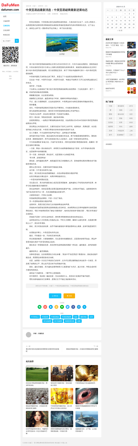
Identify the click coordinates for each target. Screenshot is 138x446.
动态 (75, 317)
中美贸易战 (55, 317)
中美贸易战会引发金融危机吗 (85, 383)
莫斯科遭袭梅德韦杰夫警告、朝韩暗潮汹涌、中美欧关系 (61, 430)
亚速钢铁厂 (121, 135)
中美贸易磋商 (66, 317)
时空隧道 (8, 71)
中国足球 (121, 130)
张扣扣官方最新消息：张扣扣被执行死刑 (61, 384)
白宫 (91, 317)
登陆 (10, 76)
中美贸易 (45, 317)
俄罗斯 (110, 126)
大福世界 (6, 21)
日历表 (110, 122)
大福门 (10, 6)
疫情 (131, 126)
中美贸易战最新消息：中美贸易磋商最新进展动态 (72, 286)
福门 (59, 443)
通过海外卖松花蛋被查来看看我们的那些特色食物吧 (42, 350)
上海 (131, 130)
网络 (3, 71)
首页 (4, 16)
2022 (131, 122)
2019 (131, 106)
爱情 (110, 114)
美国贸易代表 (69, 321)
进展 (78, 321)
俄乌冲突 (121, 114)
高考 (110, 130)
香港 (120, 118)
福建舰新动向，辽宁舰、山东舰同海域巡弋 (86, 430)
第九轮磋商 (47, 321)
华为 (120, 126)
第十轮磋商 (58, 321)
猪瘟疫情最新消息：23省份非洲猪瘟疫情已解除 (82, 349)
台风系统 (15, 71)
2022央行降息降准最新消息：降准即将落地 (36, 384)
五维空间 (6, 25)
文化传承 (6, 30)
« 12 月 (119, 30)
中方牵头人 (35, 317)
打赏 (69, 296)
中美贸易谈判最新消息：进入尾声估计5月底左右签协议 (61, 407)
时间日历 (6, 35)
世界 (120, 122)
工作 (131, 135)
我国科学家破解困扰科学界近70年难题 (86, 407)
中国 (110, 106)
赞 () (55, 296)
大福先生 (41, 333)
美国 (120, 110)
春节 (110, 135)
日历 (131, 114)
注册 (10, 78)
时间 (131, 118)
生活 (110, 118)
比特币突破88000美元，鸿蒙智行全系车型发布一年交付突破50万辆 (37, 431)
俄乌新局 (121, 106)
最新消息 (84, 317)
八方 (131, 110)
